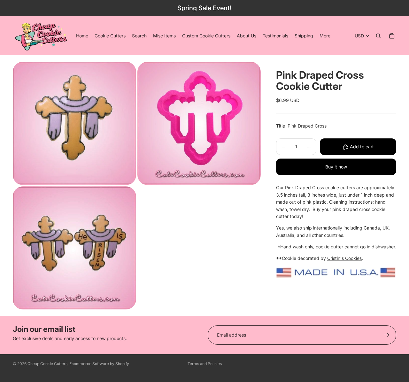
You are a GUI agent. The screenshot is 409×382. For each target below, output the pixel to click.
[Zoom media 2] (199, 123)
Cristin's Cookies (344, 258)
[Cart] (392, 36)
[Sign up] (386, 335)
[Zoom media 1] (74, 123)
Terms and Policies (205, 363)
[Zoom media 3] (74, 247)
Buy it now (336, 167)
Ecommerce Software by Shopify (99, 363)
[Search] (378, 36)
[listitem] (325, 36)
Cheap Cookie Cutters (47, 363)
